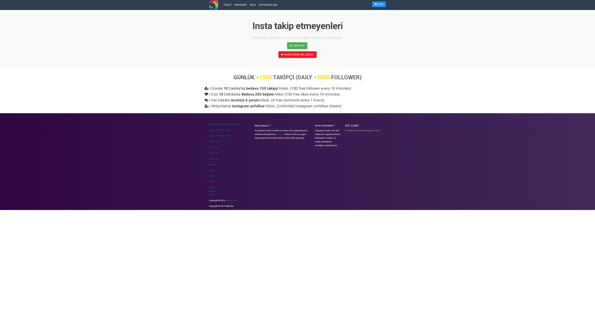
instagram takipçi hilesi (219, 130)
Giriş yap (298, 45)
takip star (213, 170)
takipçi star (214, 141)
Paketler (212, 191)
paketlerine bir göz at (298, 54)
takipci (212, 176)
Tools (227, 4)
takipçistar (214, 153)
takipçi (212, 182)
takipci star (214, 147)
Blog (253, 4)
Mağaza (280, 134)
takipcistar (214, 159)
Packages (240, 4)
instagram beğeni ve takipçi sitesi (224, 124)
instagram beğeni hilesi (219, 136)
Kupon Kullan (268, 4)
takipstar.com (232, 200)
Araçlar (212, 187)
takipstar (213, 164)
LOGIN (380, 4)
